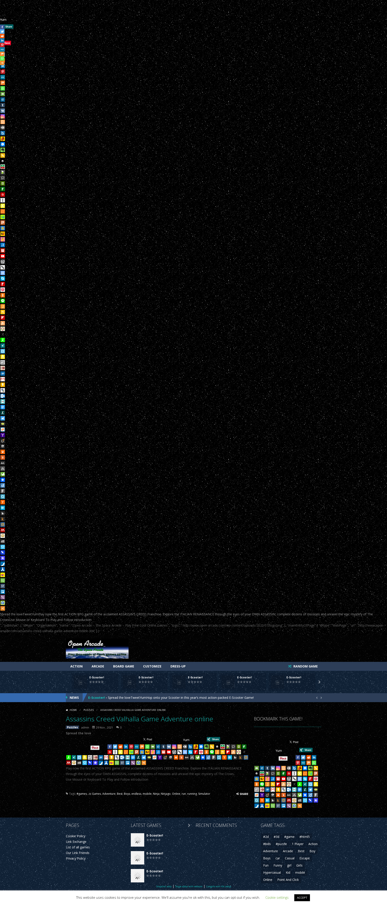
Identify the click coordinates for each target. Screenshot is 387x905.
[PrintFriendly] (2, 401)
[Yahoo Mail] (2, 435)
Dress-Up (178, 666)
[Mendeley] (2, 530)
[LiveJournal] (2, 390)
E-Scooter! (96, 677)
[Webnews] (2, 250)
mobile (147, 794)
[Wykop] (2, 429)
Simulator (204, 794)
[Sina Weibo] (2, 575)
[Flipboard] (2, 317)
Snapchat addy (164, 886)
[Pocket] (2, 289)
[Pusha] (2, 563)
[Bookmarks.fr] (2, 329)
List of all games (78, 847)
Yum (3, 19)
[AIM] (2, 340)
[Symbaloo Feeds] (2, 273)
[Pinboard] (2, 552)
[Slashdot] (2, 412)
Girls (299, 865)
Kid (288, 872)
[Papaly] (2, 547)
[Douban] (2, 183)
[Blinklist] (2, 127)
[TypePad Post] (2, 424)
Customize (152, 666)
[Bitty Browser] (2, 362)
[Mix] (2, 83)
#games (82, 794)
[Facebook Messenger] (2, 144)
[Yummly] (2, 457)
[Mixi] (2, 535)
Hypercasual (272, 872)
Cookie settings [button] (277, 897)
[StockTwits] (2, 586)
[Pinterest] (131, 746)
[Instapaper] (2, 200)
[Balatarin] (2, 166)
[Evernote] (2, 150)
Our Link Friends (77, 853)
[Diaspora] (2, 480)
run (184, 794)
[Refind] (2, 407)
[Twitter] (115, 746)
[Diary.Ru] (2, 368)
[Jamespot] (2, 306)
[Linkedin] (126, 746)
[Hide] (2, 69)
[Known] (2, 206)
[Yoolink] (2, 603)
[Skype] (2, 278)
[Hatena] (2, 508)
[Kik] (2, 513)
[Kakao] (2, 384)
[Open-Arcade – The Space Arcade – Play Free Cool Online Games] (97, 648)
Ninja (156, 794)
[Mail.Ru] (2, 524)
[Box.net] (2, 133)
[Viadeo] (2, 440)
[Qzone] (2, 228)
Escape (304, 858)
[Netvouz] (2, 217)
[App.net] (2, 468)
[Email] (2, 94)
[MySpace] (2, 541)
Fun (266, 865)
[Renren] (2, 569)
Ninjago (166, 794)
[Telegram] (2, 418)
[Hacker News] (2, 502)
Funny (277, 865)
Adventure (109, 794)
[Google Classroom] (2, 312)
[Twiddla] (2, 267)
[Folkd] (2, 373)
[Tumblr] (2, 105)
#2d (266, 837)
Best (120, 794)
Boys (127, 794)
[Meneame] (2, 211)
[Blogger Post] (2, 122)
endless (136, 794)
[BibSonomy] (2, 334)
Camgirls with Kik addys (218, 886)
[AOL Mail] (2, 463)
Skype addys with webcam (188, 886)
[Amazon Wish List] (2, 357)
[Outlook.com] (2, 396)
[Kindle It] (2, 519)
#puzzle (281, 844)
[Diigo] (2, 485)
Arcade (98, 666)
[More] (2, 608)
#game (289, 837)
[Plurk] (2, 222)
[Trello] (2, 591)
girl (289, 865)
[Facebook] (110, 746)
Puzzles (89, 710)
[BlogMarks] (2, 172)
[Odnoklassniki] (2, 295)
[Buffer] (2, 161)
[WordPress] (2, 261)
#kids (267, 844)
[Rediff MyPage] (2, 284)
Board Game (123, 666)
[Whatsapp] (2, 88)
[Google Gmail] (2, 379)
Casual (290, 858)
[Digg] (2, 99)
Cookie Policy (75, 836)
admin (85, 727)
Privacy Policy (76, 858)
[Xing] (2, 345)
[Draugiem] (2, 323)
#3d (276, 837)
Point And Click (288, 879)
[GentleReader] (2, 496)
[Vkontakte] (2, 110)
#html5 (304, 837)
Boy (312, 851)
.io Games (94, 794)
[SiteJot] (2, 234)
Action (76, 666)
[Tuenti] (2, 245)
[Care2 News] (2, 474)
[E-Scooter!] (137, 839)
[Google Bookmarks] (2, 194)
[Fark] (2, 491)
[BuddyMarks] (2, 138)
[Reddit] (120, 746)
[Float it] (2, 351)
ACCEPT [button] (302, 898)
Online (176, 794)
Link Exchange (76, 841)
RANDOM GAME (305, 666)
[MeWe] (2, 77)
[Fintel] (2, 189)
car (277, 858)
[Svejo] (2, 239)
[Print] (2, 452)
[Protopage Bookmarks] (2, 558)
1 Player (297, 844)
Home (73, 710)
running (192, 794)
